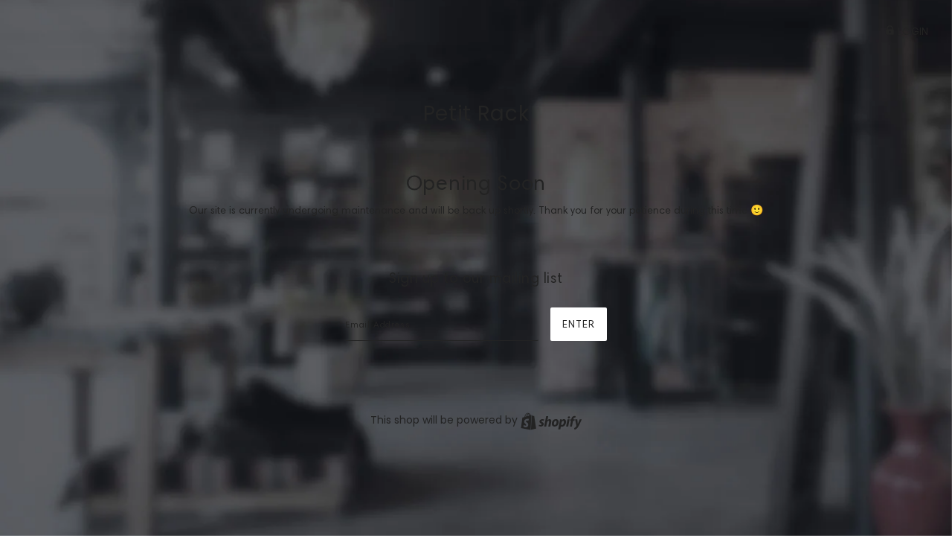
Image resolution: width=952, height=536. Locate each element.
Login (911, 31)
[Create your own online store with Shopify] (551, 420)
